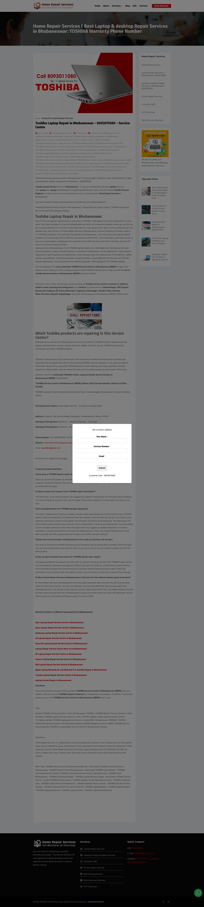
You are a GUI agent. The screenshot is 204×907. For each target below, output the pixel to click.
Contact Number (102, 446)
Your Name (102, 437)
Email (102, 456)
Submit (102, 468)
